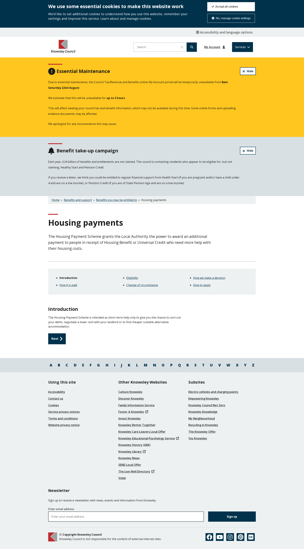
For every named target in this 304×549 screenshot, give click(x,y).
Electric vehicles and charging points (213, 392)
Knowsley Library (130, 452)
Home (56, 200)
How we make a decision (209, 278)
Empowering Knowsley (203, 398)
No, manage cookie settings (233, 18)
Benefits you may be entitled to (116, 200)
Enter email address (61, 509)
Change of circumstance (142, 285)
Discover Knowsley (131, 398)
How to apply (202, 285)
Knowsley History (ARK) (134, 445)
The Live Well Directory (134, 471)
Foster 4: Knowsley (131, 412)
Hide (250, 71)
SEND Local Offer (129, 465)
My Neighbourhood (201, 418)
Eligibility (132, 278)
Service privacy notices (64, 412)
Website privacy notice (64, 425)
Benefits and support (78, 200)
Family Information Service (136, 405)
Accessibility (56, 392)
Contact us (55, 398)
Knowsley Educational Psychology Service (146, 438)
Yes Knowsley (197, 438)
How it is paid (68, 285)
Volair (122, 478)
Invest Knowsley (129, 418)
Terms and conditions (63, 418)
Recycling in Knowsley (203, 425)
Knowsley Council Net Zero (206, 405)
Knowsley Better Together (137, 425)
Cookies (53, 405)
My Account (212, 47)
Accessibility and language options (226, 32)
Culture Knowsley (130, 392)
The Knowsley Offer (202, 432)
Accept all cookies (226, 6)
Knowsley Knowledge (202, 412)
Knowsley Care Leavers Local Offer (142, 432)
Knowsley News (129, 458)
